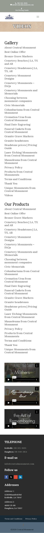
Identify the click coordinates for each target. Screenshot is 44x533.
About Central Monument (20, 47)
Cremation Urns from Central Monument (17, 118)
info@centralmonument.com (19, 463)
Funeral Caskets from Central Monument (17, 130)
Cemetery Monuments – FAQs (19, 84)
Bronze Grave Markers (18, 56)
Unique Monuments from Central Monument (19, 189)
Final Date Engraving (17, 124)
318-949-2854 (20, 452)
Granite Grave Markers (18, 136)
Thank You (10, 183)
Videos (8, 195)
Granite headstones (16, 140)
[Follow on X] (11, 477)
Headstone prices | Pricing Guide (20, 146)
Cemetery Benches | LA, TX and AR (21, 62)
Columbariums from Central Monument (21, 111)
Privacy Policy (13, 167)
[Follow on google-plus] (16, 477)
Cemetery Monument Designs (17, 77)
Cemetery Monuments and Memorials (20, 92)
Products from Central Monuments (18, 173)
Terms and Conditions (17, 179)
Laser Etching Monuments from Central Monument (20, 154)
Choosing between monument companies (18, 99)
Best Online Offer (15, 51)
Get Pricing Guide (22, 10)
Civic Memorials (14, 105)
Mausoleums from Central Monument (20, 161)
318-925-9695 (19, 448)
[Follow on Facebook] (6, 477)
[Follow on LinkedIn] (20, 477)
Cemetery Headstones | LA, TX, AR (21, 69)
